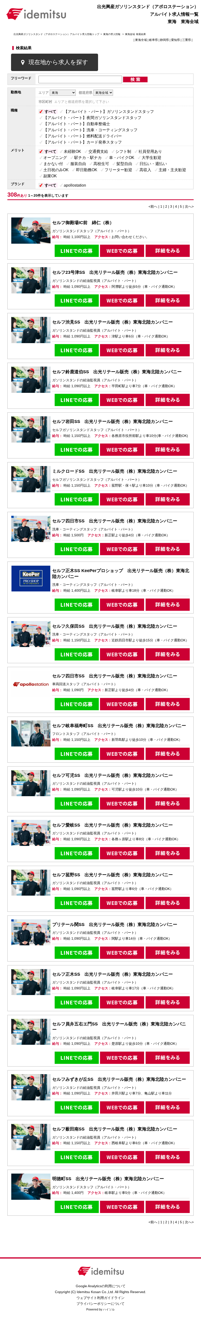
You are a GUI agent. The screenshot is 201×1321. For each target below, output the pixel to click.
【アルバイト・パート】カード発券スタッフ (82, 142)
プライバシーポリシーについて (100, 1304)
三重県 (186, 40)
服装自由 (78, 164)
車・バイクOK (121, 158)
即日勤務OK (86, 170)
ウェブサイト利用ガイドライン (100, 1298)
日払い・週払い (153, 164)
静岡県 (164, 40)
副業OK (50, 176)
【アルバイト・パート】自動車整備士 (76, 124)
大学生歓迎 (151, 158)
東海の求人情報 (112, 34)
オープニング (55, 158)
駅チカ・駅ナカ (88, 158)
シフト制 (123, 151)
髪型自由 (124, 164)
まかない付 (53, 164)
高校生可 (101, 164)
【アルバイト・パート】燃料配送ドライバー (82, 136)
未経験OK (72, 151)
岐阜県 (153, 40)
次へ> (189, 206)
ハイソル (109, 1309)
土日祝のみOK (56, 170)
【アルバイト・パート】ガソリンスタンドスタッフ (109, 111)
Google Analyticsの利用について (101, 1286)
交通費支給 (98, 151)
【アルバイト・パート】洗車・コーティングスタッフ (90, 130)
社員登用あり (150, 151)
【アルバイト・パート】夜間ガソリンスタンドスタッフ (92, 118)
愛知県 (175, 40)
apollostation (75, 185)
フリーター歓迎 (118, 170)
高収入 (145, 170)
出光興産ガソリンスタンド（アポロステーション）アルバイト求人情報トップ (56, 34)
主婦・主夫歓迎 (172, 170)
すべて (50, 111)
